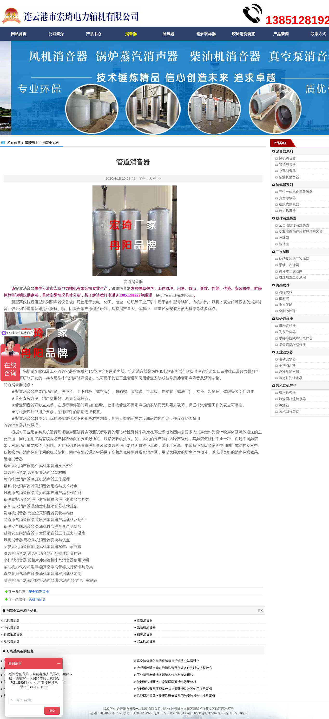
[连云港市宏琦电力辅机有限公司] (70, 23)
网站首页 (18, 34)
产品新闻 (281, 34)
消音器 (131, 34)
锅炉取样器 (206, 34)
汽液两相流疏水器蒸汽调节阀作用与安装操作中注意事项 (176, 696)
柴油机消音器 (146, 627)
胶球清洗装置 (243, 34)
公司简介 (56, 34)
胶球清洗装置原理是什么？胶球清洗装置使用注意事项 (174, 689)
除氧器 (168, 34)
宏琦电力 (32, 143)
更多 (260, 610)
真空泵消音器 (13, 634)
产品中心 (93, 34)
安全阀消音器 (39, 592)
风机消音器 (37, 599)
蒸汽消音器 (11, 641)
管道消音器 (133, 282)
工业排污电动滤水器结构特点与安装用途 (165, 675)
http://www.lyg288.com (174, 295)
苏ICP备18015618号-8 (232, 713)
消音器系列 (50, 143)
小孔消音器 (11, 627)
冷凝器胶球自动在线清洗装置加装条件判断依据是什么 (174, 668)
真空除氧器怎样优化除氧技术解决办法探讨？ (168, 661)
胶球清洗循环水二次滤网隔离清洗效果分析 (166, 682)
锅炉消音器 (144, 634)
